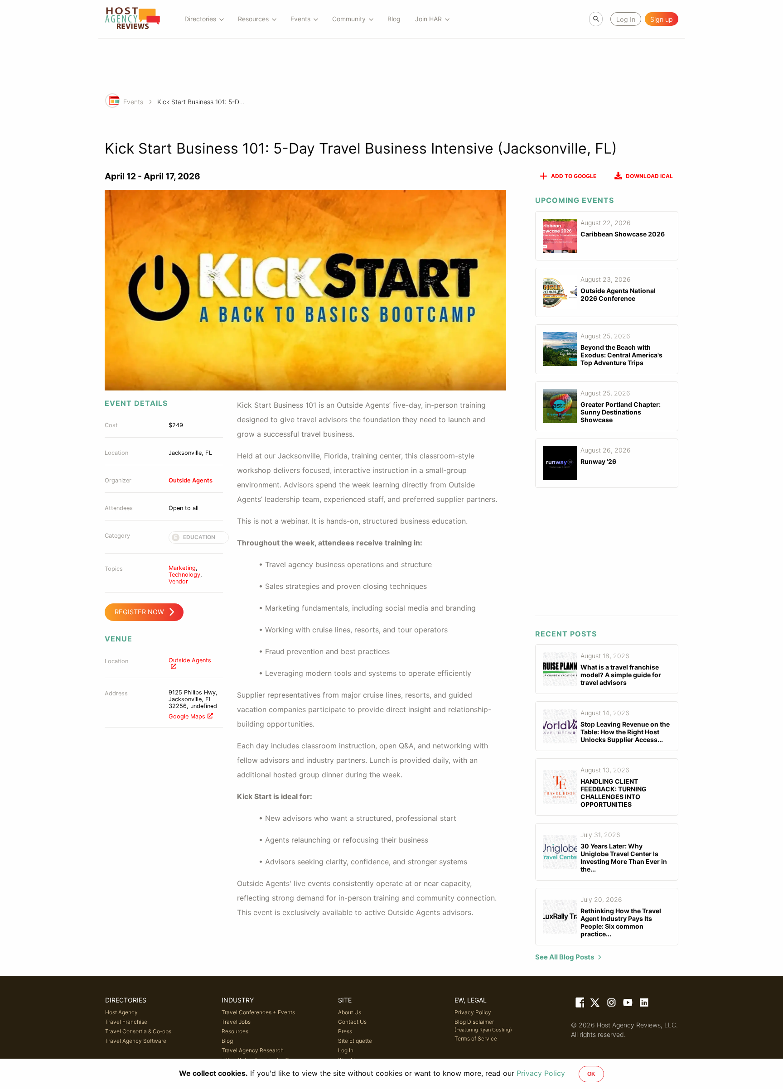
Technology (184, 574)
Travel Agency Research (253, 1050)
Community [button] (349, 19)
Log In (345, 1050)
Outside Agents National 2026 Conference (618, 294)
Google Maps (187, 716)
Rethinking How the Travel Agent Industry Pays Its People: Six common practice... (620, 922)
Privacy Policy (472, 1012)
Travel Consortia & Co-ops (138, 1031)
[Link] (579, 1004)
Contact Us (352, 1021)
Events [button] (300, 19)
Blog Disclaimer (483, 1025)
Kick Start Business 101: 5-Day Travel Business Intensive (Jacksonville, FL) (202, 102)
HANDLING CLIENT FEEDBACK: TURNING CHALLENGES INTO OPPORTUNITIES (613, 792)
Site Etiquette (355, 1040)
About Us (349, 1012)
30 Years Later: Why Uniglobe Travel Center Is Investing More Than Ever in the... (623, 857)
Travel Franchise (126, 1021)
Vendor (178, 581)
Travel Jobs (236, 1021)
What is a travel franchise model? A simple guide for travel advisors (620, 674)
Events (133, 102)
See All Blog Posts (564, 957)
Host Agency (121, 1012)
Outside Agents (191, 480)
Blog (394, 19)
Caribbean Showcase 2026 (622, 234)
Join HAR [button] (428, 19)
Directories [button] (200, 19)
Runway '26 (598, 461)
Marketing (182, 567)
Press (345, 1031)
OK (591, 1074)
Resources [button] (253, 19)
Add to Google (573, 176)
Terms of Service (475, 1038)
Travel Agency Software (135, 1040)
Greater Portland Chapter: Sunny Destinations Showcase (620, 412)
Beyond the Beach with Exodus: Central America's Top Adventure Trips (621, 354)
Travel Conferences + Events (258, 1012)
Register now (139, 612)
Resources (235, 1031)
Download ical (649, 176)
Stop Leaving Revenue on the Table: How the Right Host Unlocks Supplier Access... (625, 731)
